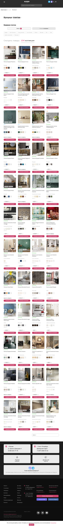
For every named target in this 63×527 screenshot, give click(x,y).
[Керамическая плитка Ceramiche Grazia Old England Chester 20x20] (23, 196)
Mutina (36, 32)
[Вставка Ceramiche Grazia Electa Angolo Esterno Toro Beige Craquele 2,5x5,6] (37, 422)
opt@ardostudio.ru (40, 487)
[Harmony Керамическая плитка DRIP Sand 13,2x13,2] (23, 132)
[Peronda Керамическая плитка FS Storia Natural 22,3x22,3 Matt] (33, 100)
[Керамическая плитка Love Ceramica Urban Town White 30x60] (5, 261)
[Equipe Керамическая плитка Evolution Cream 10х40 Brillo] (35, 164)
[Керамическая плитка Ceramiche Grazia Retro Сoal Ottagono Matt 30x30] (49, 196)
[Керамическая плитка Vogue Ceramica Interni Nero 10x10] (33, 229)
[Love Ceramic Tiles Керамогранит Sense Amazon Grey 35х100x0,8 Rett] (35, 68)
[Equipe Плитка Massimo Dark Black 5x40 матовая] (9, 68)
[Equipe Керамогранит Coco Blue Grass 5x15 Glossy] (51, 100)
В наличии (19, 488)
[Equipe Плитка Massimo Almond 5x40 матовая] (5, 68)
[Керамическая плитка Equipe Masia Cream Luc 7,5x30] (9, 164)
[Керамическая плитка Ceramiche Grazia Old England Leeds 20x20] (21, 196)
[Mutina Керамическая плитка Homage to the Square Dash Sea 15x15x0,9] (5, 132)
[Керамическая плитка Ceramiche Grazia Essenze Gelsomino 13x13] (37, 196)
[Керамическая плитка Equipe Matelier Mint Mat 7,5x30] (9, 390)
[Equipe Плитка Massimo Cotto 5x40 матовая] (7, 68)
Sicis (46, 32)
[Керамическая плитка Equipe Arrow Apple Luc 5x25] (21, 68)
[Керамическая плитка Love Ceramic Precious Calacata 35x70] (37, 261)
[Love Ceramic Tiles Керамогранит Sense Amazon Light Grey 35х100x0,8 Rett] (37, 68)
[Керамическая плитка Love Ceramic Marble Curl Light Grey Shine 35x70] (49, 261)
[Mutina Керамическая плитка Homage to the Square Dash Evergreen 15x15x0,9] (7, 132)
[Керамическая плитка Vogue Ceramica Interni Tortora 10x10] (35, 229)
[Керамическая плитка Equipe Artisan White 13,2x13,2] (47, 68)
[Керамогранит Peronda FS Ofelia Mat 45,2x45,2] (33, 293)
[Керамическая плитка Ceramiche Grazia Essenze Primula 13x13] (35, 196)
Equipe (6, 32)
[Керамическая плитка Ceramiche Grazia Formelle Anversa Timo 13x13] (5, 422)
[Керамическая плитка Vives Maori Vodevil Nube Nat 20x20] (9, 293)
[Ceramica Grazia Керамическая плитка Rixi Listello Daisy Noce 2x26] (47, 357)
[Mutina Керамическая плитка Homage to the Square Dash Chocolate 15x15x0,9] (9, 132)
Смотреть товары (12, 41)
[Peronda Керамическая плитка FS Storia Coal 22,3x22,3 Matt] (35, 100)
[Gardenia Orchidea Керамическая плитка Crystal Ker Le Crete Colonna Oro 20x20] (35, 357)
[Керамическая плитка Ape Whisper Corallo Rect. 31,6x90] (49, 293)
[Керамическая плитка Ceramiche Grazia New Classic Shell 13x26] (49, 390)
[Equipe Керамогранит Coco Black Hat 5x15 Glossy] (49, 100)
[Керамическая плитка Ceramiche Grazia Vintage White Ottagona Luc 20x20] (5, 229)
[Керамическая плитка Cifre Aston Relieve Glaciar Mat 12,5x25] (5, 325)
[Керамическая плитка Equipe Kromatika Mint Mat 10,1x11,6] (23, 390)
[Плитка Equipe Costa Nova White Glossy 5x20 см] (5, 100)
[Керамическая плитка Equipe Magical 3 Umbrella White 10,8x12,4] (19, 164)
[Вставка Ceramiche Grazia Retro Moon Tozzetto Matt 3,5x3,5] (47, 196)
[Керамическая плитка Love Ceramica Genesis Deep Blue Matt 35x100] (21, 261)
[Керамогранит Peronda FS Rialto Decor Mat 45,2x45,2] (37, 293)
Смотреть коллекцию (10, 75)
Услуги (18, 492)
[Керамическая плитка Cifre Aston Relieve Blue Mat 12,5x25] (9, 325)
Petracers (17, 35)
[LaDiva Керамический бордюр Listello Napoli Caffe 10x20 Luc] (35, 325)
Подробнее (53, 522)
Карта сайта (27, 511)
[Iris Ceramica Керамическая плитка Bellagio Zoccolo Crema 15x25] (23, 357)
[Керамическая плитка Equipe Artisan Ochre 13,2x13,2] (49, 68)
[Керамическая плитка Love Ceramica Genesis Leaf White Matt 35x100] (23, 261)
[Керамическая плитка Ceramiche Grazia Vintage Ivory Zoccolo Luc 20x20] (9, 229)
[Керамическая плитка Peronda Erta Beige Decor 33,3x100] (21, 293)
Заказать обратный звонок (47, 496)
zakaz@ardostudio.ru (53, 487)
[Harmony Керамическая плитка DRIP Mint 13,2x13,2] (21, 132)
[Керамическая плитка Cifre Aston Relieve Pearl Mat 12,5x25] (7, 325)
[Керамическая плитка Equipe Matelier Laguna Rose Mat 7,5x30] (7, 390)
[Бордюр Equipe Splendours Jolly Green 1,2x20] (23, 229)
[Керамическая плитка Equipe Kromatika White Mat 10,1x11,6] (19, 390)
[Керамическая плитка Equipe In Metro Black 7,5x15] (47, 164)
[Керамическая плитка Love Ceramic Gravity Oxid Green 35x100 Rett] (51, 422)
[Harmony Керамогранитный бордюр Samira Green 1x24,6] (35, 132)
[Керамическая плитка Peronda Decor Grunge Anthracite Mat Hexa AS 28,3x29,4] (19, 325)
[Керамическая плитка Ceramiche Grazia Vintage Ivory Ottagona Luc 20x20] (7, 229)
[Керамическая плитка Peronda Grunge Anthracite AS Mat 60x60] (23, 325)
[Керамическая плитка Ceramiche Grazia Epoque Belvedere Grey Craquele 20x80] (23, 422)
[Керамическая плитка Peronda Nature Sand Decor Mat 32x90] (49, 132)
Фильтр (19, 28)
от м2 (7, 72)
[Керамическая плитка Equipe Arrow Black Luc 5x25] (23, 68)
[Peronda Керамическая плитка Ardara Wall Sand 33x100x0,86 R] (21, 100)
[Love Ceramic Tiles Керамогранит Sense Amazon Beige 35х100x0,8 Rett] (33, 68)
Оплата (18, 497)
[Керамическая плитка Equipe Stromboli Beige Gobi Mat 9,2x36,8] (7, 357)
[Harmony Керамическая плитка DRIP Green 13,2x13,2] (19, 132)
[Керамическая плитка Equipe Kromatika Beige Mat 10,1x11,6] (21, 390)
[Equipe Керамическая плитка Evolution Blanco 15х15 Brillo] (37, 164)
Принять (31, 524)
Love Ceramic (29, 32)
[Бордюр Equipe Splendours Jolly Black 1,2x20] (21, 229)
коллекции (27, 41)
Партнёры (19, 495)
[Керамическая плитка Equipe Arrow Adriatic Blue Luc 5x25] (19, 68)
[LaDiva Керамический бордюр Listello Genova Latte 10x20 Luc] (49, 325)
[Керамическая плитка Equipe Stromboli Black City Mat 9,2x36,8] (9, 357)
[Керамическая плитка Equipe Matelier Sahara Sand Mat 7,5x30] (5, 390)
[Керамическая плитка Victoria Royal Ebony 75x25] (19, 357)
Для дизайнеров (7, 495)
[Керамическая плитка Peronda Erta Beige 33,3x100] (19, 293)
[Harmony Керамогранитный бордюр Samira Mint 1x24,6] (37, 132)
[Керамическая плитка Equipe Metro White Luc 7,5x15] (7, 196)
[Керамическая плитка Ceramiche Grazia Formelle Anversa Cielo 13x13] (9, 422)
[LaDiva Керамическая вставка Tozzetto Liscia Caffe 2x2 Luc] (33, 325)
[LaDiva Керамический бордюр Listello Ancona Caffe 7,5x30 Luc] (37, 325)
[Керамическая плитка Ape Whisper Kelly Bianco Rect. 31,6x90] (47, 293)
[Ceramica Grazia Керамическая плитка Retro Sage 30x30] (51, 196)
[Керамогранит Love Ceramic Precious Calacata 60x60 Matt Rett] (35, 261)
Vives (51, 32)
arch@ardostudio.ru (40, 492)
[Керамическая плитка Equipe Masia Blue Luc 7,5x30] (7, 164)
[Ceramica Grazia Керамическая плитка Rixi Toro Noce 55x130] (49, 357)
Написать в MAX (42, 499)
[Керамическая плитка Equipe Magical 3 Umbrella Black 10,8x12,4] (21, 164)
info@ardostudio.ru (52, 492)
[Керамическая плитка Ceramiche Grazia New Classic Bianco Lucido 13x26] (47, 390)
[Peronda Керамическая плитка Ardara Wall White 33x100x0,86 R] (19, 100)
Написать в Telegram (53, 499)
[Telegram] (42, 517)
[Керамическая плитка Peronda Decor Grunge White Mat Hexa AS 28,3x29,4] (21, 325)
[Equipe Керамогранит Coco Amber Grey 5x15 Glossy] (47, 100)
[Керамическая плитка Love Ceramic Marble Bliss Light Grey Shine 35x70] (51, 261)
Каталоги (5, 502)
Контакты (6, 492)
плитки (16, 17)
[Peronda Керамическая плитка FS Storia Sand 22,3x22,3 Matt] (37, 100)
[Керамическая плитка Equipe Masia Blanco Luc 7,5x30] (5, 164)
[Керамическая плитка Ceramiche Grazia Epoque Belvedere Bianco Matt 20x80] (19, 422)
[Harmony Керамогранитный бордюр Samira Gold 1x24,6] (33, 132)
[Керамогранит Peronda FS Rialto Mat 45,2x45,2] (35, 293)
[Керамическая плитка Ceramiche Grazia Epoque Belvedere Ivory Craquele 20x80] (21, 422)
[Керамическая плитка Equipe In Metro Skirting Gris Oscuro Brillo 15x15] (51, 164)
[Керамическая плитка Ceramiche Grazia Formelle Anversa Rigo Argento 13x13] (7, 422)
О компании (6, 488)
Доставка (19, 485)
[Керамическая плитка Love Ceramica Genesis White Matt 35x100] (19, 261)
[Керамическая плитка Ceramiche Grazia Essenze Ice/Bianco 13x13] (33, 196)
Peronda (41, 32)
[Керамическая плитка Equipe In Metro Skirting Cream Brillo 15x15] (49, 164)
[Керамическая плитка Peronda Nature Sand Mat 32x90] (47, 132)
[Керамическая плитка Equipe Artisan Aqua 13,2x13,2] (51, 68)
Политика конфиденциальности (10, 514)
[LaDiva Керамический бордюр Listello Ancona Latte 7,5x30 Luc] (51, 325)
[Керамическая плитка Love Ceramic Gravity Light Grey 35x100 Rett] (49, 422)
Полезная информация (8, 500)
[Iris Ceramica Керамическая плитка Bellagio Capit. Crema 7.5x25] (21, 357)
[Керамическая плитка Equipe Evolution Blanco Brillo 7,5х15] (33, 164)
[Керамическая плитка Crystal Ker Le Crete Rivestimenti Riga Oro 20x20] (33, 357)
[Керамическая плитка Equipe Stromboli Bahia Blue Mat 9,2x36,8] (5, 357)
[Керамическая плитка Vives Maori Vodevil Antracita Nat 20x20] (5, 293)
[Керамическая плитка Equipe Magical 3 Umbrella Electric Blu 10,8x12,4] (23, 164)
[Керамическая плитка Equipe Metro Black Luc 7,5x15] (5, 196)
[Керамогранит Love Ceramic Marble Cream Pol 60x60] (47, 261)
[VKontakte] (38, 517)
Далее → (34, 435)
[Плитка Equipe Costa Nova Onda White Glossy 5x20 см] (7, 100)
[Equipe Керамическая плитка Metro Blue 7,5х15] (9, 196)
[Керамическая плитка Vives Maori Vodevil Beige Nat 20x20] (7, 293)
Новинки (19, 490)
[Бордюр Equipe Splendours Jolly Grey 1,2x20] (19, 229)
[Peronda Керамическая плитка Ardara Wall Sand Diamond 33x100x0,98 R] (23, 100)
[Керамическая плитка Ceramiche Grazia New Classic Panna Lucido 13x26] (51, 390)
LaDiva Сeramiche (8, 35)
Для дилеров (19, 502)
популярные (44, 28)
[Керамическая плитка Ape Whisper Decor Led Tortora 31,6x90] (51, 293)
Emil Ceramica (13, 32)
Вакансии (19, 500)
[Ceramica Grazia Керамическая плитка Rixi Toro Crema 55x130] (51, 357)
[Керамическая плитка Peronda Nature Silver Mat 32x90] (51, 132)
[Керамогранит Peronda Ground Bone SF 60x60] (23, 293)
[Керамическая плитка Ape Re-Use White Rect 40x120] (33, 390)
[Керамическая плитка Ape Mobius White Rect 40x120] (35, 390)
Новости (5, 485)
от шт (49, 169)
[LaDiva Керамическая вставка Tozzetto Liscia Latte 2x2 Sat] (47, 325)
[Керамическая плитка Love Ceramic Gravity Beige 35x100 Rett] (47, 422)
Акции (5, 497)
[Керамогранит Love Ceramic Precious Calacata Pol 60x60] (33, 261)
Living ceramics (21, 32)
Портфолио (6, 490)
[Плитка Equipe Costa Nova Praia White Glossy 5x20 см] (9, 100)
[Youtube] (46, 517)
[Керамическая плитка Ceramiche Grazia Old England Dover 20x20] (19, 196)
